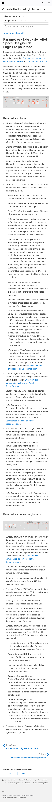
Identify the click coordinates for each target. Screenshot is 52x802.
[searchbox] (26, 26)
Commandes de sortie (37, 61)
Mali (3, 791)
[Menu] (49, 3)
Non (23, 773)
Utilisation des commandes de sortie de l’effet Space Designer (22, 558)
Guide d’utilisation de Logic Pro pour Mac (24, 9)
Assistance (11, 780)
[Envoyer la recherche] (6, 26)
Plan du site (22, 797)
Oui (10, 773)
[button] (43, 3)
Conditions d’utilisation (9, 797)
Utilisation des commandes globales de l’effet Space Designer (22, 383)
